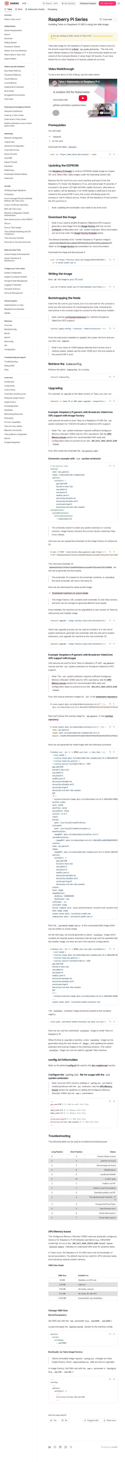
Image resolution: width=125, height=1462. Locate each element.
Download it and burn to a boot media (70, 593)
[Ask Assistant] (114, 154)
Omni (20, 9)
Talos (9, 9)
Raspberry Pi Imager (62, 171)
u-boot (75, 49)
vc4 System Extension (75, 317)
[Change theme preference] (119, 3)
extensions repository (106, 696)
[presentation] (83, 261)
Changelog (52, 9)
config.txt (56, 229)
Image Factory (88, 226)
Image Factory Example (85, 233)
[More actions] (116, 19)
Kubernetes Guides (36, 9)
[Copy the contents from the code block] (110, 154)
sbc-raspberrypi (99, 1065)
